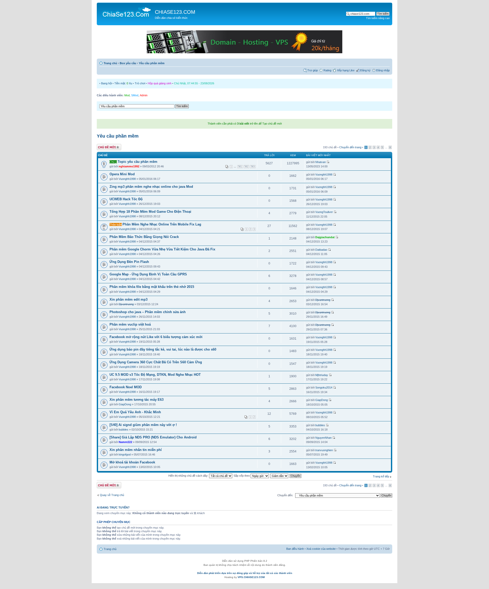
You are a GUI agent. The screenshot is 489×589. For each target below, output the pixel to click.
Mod (127, 95)
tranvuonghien (324, 450)
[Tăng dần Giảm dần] (279, 475)
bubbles (123, 429)
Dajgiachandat (325, 237)
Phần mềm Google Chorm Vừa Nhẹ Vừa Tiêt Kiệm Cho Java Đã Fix (162, 249)
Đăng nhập (383, 70)
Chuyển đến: (285, 495)
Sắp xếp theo (242, 475)
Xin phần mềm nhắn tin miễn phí (136, 450)
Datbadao (321, 249)
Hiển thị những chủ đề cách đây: (188, 475)
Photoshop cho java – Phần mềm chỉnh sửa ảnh (148, 312)
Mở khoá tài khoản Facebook (132, 462)
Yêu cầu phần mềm (152, 63)
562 (246, 166)
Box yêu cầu (128, 63)
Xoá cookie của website (321, 548)
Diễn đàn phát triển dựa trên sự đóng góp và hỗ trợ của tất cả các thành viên (244, 573)
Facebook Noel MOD (126, 387)
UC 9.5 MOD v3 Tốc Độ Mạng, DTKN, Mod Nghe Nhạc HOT (155, 375)
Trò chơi (140, 83)
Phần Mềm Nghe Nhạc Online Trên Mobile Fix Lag (162, 224)
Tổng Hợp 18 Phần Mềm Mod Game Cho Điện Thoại (150, 211)
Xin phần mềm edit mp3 (128, 299)
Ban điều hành (295, 548)
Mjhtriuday (321, 375)
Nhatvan (320, 162)
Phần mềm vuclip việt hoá (130, 324)
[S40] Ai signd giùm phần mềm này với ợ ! (143, 425)
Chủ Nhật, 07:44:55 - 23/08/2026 (194, 83)
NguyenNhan (323, 437)
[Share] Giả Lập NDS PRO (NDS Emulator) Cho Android (153, 437)
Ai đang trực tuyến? (113, 507)
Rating (327, 70)
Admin (143, 95)
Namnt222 (125, 442)
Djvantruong (126, 304)
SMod (134, 95)
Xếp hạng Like (346, 70)
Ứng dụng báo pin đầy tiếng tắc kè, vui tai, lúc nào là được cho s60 (163, 349)
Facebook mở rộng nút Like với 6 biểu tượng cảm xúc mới (156, 337)
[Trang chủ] (126, 12)
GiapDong (125, 404)
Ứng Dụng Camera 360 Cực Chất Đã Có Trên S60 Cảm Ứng (156, 362)
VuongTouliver (324, 211)
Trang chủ (110, 63)
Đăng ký (365, 70)
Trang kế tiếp (381, 476)
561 (240, 166)
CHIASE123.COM (175, 12)
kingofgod (125, 454)
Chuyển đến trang (350, 147)
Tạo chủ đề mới (106, 146)
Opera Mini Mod (122, 174)
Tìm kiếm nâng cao (378, 18)
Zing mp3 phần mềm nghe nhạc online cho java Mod (151, 187)
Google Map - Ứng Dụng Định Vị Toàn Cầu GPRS (148, 274)
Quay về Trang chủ (112, 495)
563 (253, 166)
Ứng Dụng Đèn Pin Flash (129, 262)
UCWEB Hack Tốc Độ (126, 199)
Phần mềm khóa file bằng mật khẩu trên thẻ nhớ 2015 (152, 287)
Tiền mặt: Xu (123, 83)
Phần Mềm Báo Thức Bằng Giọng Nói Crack (144, 237)
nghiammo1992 (129, 166)
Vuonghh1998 (127, 178)
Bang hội (106, 83)
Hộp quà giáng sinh (159, 83)
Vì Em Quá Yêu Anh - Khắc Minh (135, 412)
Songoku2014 (323, 387)
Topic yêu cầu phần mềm (137, 162)
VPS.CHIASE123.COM (251, 577)
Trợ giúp (312, 70)
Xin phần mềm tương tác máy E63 (137, 399)
